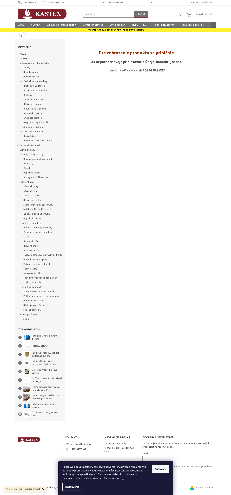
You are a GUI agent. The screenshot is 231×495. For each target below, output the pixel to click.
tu (123, 478)
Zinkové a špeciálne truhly (36, 214)
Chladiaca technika (32, 118)
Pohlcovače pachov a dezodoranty (41, 296)
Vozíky (26, 67)
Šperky (28, 168)
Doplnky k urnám (31, 172)
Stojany (28, 95)
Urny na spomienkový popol (37, 159)
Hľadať (141, 14)
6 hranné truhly (30, 191)
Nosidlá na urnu (31, 76)
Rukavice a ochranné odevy (38, 140)
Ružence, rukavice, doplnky (37, 264)
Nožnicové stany (32, 104)
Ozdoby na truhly (32, 282)
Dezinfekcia (30, 136)
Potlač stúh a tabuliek (35, 86)
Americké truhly (31, 195)
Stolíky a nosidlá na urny (35, 177)
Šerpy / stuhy (30, 269)
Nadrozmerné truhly (33, 200)
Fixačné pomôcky (32, 310)
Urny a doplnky (27, 150)
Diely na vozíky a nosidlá (35, 122)
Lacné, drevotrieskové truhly (38, 205)
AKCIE (23, 54)
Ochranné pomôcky (33, 131)
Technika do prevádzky (35, 81)
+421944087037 (78, 449)
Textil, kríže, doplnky (30, 223)
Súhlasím (160, 469)
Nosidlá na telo (30, 72)
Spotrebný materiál (33, 127)
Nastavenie (72, 487)
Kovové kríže (31, 246)
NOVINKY (24, 58)
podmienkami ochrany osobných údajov (191, 466)
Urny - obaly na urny (33, 154)
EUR (193, 2)
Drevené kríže (31, 241)
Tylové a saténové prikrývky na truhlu (42, 255)
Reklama (24, 319)
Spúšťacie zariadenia (35, 109)
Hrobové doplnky (33, 113)
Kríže (26, 236)
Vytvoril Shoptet (204, 488)
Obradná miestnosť (30, 145)
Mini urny (28, 163)
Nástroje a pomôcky (33, 305)
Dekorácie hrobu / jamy (35, 259)
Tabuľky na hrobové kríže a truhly (40, 278)
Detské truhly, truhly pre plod (38, 209)
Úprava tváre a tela (33, 300)
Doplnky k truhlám (32, 218)
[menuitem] (21, 25)
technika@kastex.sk (125, 70)
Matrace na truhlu (32, 273)
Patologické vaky (28, 314)
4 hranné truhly (30, 186)
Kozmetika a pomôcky (31, 287)
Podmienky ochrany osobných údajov (119, 449)
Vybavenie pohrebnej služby (34, 63)
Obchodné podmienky (112, 2)
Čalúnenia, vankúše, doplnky (37, 232)
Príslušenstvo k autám (35, 90)
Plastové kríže (31, 250)
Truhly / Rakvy (27, 182)
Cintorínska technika (33, 99)
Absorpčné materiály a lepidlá (38, 291)
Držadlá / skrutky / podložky (37, 227)
